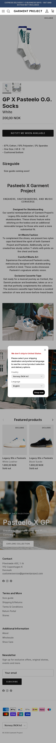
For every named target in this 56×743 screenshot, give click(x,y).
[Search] (10, 11)
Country (14, 372)
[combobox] (21, 376)
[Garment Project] (28, 11)
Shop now (39, 392)
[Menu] (3, 11)
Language (15, 382)
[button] (45, 349)
